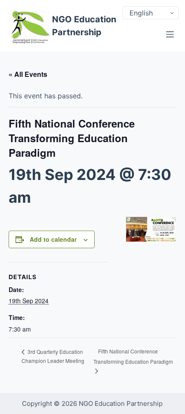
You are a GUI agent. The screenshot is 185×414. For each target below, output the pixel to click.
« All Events (28, 74)
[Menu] (170, 34)
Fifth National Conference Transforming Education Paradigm (133, 356)
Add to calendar (53, 239)
